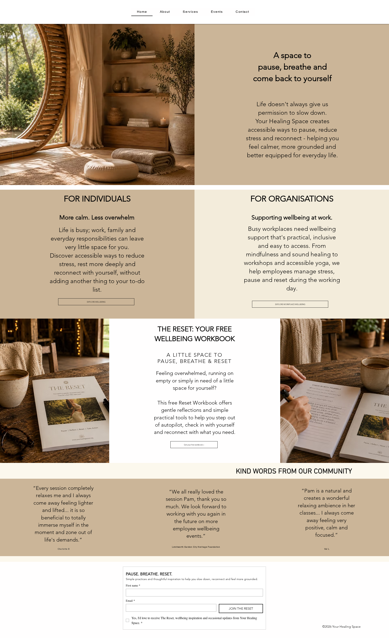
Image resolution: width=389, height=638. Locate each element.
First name (133, 585)
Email (130, 600)
